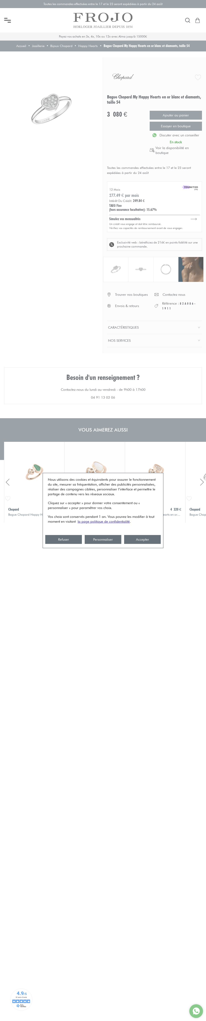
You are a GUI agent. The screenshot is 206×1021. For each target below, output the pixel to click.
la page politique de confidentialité (104, 521)
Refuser (63, 539)
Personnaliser (103, 539)
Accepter (142, 539)
